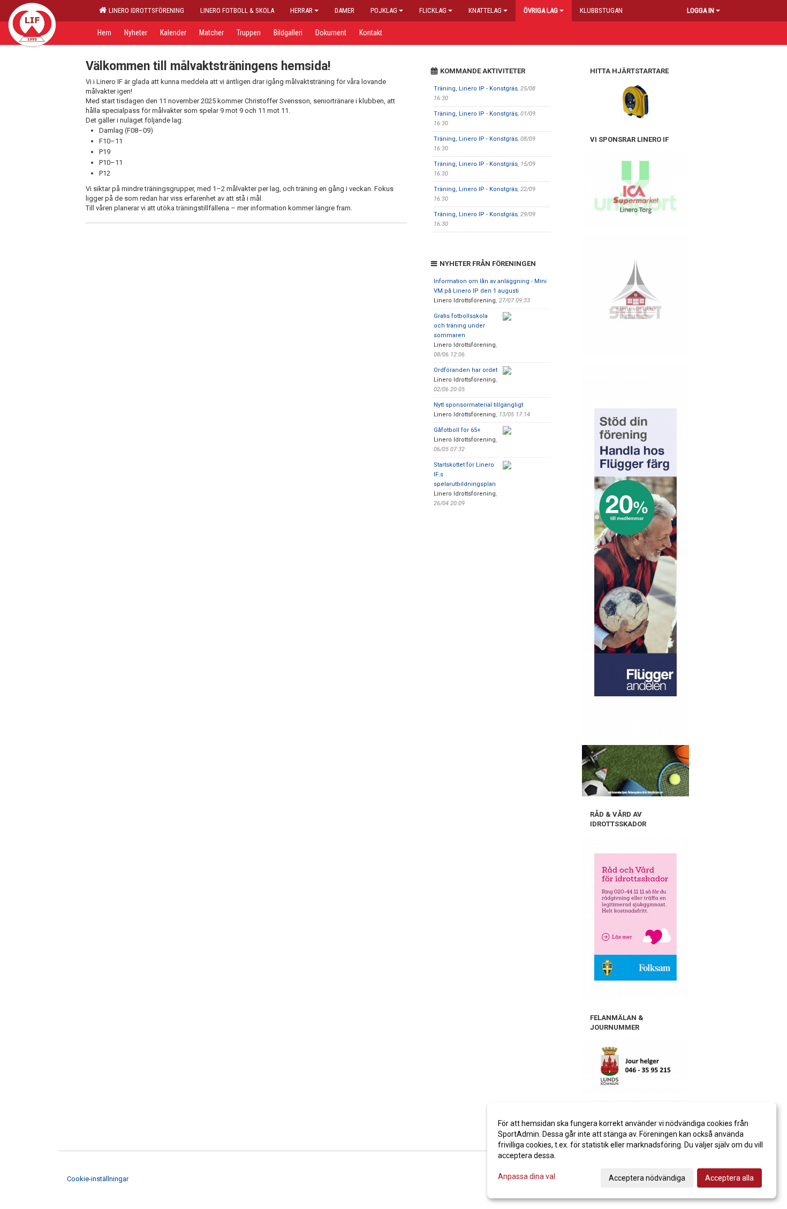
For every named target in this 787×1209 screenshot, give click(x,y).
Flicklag (433, 10)
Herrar (301, 10)
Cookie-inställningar (97, 1179)
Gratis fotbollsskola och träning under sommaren (461, 326)
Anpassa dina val (526, 1176)
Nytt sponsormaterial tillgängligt (478, 404)
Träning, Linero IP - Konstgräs (476, 88)
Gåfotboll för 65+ (457, 430)
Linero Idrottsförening (144, 10)
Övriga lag (541, 10)
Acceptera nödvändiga (647, 1178)
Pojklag (383, 10)
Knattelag (485, 10)
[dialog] (631, 1150)
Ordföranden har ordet (465, 370)
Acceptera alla (729, 1178)
